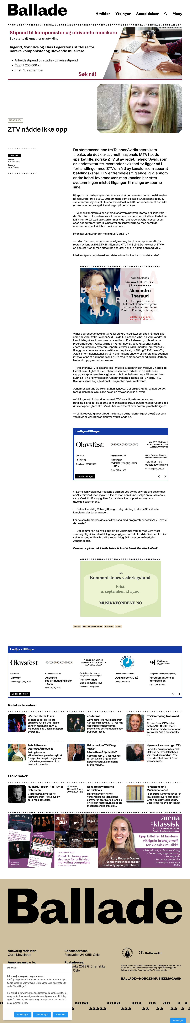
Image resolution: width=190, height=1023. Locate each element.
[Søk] (165, 13)
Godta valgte (42, 1014)
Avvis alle (60, 1014)
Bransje (77, 626)
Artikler (103, 14)
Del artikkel (14, 155)
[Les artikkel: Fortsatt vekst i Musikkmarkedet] (154, 794)
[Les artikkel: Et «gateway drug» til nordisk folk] (95, 794)
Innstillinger (178, 1020)
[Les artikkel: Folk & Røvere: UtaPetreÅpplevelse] (36, 753)
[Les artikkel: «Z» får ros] (95, 723)
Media (118, 626)
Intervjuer (109, 626)
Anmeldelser (147, 14)
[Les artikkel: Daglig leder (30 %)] (130, 672)
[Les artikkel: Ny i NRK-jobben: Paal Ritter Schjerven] (36, 794)
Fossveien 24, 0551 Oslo (82, 955)
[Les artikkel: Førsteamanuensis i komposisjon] (164, 672)
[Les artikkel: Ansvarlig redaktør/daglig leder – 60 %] (125, 454)
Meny (177, 14)
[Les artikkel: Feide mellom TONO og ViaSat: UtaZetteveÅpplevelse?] (95, 753)
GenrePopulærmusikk (92, 626)
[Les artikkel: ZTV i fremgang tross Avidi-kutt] (154, 723)
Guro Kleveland (19, 955)
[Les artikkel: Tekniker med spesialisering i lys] (160, 454)
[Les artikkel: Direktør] (91, 454)
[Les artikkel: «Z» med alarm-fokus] (36, 723)
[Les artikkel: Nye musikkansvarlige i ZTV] (154, 753)
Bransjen (15, 120)
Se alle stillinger (85, 476)
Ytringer (123, 14)
